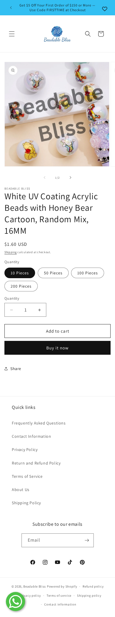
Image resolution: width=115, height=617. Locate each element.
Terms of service (59, 595)
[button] (11, 33)
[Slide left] (44, 177)
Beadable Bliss (34, 586)
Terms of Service (27, 476)
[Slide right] (70, 177)
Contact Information (31, 436)
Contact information (60, 604)
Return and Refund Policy (36, 463)
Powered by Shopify (62, 586)
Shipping (10, 252)
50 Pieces (53, 273)
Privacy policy (30, 595)
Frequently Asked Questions (39, 423)
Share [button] (15, 368)
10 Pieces (20, 273)
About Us (20, 489)
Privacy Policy (24, 449)
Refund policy (93, 586)
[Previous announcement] (10, 7)
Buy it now (57, 348)
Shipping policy (89, 595)
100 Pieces (87, 273)
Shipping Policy (26, 502)
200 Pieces (21, 286)
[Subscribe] (86, 540)
